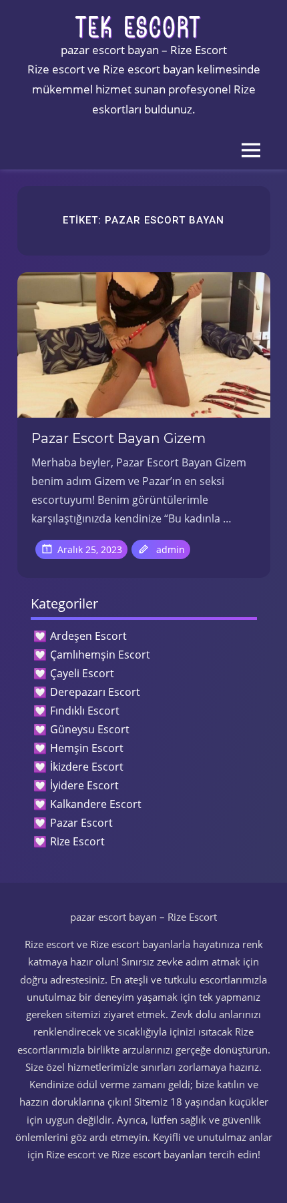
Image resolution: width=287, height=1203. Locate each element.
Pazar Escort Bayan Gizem (118, 438)
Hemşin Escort (86, 748)
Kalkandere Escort (95, 804)
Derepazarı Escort (95, 692)
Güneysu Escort (89, 729)
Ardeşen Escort (88, 636)
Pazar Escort (81, 822)
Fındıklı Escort (84, 710)
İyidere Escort (84, 785)
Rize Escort (77, 841)
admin (170, 549)
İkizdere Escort (86, 766)
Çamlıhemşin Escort (100, 654)
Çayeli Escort (82, 673)
